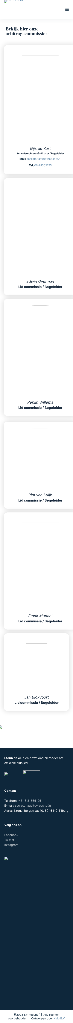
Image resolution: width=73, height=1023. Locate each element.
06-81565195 (43, 165)
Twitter (9, 840)
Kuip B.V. (59, 1018)
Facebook (11, 835)
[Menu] (67, 9)
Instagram (11, 845)
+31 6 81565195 (29, 800)
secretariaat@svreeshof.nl (44, 159)
